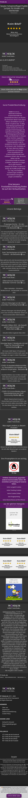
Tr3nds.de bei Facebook (11, 734)
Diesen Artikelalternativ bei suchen (21, 201)
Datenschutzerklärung (9, 711)
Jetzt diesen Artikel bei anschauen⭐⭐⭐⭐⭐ (6, 201)
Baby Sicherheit (20, 677)
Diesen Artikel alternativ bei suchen (14, 90)
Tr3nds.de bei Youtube (11, 741)
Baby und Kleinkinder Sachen (10, 677)
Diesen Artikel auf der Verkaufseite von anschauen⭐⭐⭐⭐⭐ (14, 80)
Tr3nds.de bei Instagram (12, 736)
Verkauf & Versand (8, 722)
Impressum (6, 709)
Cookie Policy (6, 714)
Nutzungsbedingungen (9, 724)
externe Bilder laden (14, 796)
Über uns (5, 707)
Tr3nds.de (3, 2)
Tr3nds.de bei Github (10, 739)
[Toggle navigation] (26, 2)
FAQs (4, 726)
